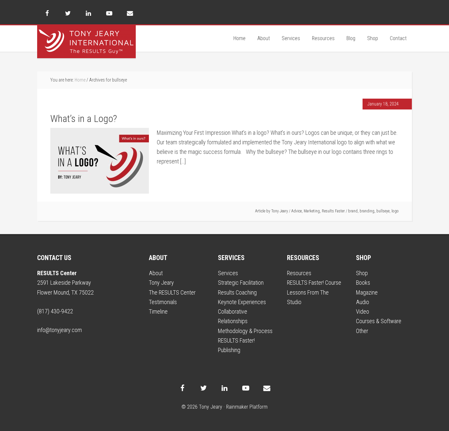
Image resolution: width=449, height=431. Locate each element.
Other (362, 330)
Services (228, 273)
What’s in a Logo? (83, 118)
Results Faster (333, 211)
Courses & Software (378, 321)
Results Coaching (237, 292)
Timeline (158, 311)
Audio (362, 302)
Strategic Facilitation (241, 282)
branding (367, 211)
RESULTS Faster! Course (314, 282)
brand (353, 211)
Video (362, 311)
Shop (362, 273)
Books (363, 282)
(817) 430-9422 (55, 311)
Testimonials (163, 302)
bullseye (383, 211)
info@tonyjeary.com (59, 329)
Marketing (312, 211)
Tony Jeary (86, 41)
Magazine (367, 292)
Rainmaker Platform (247, 407)
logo (395, 211)
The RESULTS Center (172, 292)
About (156, 273)
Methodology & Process (245, 330)
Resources (299, 273)
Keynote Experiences (242, 302)
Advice (296, 211)
